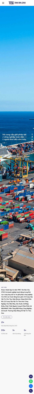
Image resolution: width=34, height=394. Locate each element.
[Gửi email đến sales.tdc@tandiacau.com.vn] (31, 376)
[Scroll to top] (17, 3)
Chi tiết (5, 150)
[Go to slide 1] (30, 277)
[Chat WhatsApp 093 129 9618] (31, 381)
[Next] (30, 364)
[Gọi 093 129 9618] (31, 391)
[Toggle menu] (3, 3)
